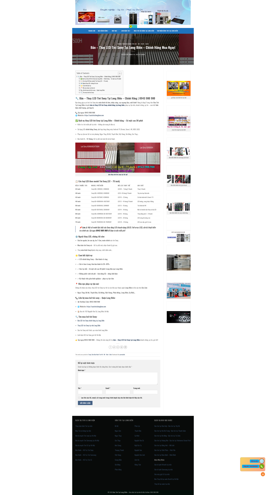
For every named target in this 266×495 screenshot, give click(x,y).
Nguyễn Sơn (138, 450)
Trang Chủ (91, 31)
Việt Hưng (118, 455)
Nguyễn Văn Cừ (139, 440)
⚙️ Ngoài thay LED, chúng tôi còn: (89, 83)
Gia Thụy (117, 440)
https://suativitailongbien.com (94, 115)
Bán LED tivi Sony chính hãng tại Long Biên (91, 320)
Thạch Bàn (138, 431)
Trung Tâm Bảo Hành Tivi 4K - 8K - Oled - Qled (133, 44)
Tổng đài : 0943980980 (250, 466)
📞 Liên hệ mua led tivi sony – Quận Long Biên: (93, 90)
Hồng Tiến (138, 464)
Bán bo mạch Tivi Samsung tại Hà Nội (87, 440)
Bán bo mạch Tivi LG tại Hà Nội (85, 445)
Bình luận (81, 370)
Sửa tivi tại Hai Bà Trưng (162, 431)
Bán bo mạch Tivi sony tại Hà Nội (85, 435)
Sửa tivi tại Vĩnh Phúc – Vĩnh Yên (164, 450)
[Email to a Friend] (118, 347)
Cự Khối (137, 435)
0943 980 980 (154, 492)
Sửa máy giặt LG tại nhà (161, 474)
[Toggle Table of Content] (118, 73)
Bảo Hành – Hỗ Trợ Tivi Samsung (85, 455)
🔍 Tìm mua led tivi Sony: (87, 92)
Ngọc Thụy (118, 435)
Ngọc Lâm (118, 431)
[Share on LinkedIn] (125, 347)
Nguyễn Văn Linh (140, 455)
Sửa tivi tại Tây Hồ (174, 426)
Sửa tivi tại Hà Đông (160, 435)
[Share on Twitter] (114, 347)
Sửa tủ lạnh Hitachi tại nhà (162, 464)
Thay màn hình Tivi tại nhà (83, 426)
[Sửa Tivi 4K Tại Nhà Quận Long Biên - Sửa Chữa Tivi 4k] (133, 26)
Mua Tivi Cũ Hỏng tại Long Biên (144, 31)
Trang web (136, 388)
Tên (79, 388)
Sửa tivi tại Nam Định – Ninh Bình (165, 455)
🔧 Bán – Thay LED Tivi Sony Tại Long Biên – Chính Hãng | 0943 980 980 (99, 76)
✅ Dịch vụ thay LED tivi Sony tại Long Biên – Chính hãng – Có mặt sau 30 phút (101, 79)
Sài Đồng (117, 464)
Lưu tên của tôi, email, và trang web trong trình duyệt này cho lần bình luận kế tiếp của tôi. (111, 398)
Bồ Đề (116, 426)
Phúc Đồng (118, 469)
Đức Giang (118, 445)
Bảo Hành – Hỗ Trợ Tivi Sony (84, 450)
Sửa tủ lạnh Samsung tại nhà (163, 469)
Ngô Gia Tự (138, 445)
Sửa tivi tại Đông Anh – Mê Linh (164, 445)
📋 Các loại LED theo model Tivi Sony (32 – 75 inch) (94, 81)
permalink (122, 355)
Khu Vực (114, 31)
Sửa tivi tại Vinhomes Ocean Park (180, 440)
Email (108, 388)
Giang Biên (118, 460)
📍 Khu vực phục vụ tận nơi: (88, 88)
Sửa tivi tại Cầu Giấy (160, 426)
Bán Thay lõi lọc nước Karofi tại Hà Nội (166, 479)
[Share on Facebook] (110, 347)
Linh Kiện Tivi (125, 31)
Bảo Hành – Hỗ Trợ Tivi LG (83, 460)
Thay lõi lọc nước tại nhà (162, 484)
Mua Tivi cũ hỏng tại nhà (83, 431)
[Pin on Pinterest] (121, 347)
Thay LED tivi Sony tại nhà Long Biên (89, 325)
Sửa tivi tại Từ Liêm (174, 435)
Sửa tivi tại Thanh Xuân (178, 431)
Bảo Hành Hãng (103, 31)
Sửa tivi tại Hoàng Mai (161, 440)
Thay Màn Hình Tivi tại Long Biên (167, 31)
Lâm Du (137, 460)
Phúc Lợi (137, 426)
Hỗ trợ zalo (254, 461)
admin (143, 55)
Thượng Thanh (119, 450)
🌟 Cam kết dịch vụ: (86, 86)
